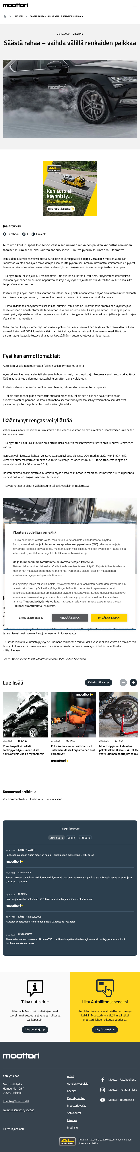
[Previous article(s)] (123, 682)
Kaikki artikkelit (96, 682)
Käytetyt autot (76, 1098)
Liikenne (78, 34)
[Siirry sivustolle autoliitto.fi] (67, 1141)
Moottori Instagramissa (122, 1090)
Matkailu (72, 1127)
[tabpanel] (70, 897)
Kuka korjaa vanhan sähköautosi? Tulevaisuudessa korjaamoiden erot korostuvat (49, 899)
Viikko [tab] (71, 837)
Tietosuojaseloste (14, 1129)
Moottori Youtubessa (121, 1100)
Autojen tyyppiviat (78, 1083)
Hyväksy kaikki (109, 617)
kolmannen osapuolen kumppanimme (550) (70, 544)
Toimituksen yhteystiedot (18, 1110)
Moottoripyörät (76, 1105)
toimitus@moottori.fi (16, 1101)
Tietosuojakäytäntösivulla (40, 601)
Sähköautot (74, 1113)
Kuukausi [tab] (84, 837)
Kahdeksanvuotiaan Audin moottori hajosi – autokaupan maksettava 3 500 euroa (50, 855)
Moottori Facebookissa (122, 1079)
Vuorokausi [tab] (56, 837)
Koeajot (71, 1091)
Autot (70, 1076)
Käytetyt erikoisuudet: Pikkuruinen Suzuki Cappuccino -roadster (40, 922)
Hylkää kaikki (70, 617)
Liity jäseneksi (103, 1029)
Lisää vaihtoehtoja (31, 617)
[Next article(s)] (133, 682)
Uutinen (18, 16)
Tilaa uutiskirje (33, 1029)
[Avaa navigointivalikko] (135, 5)
